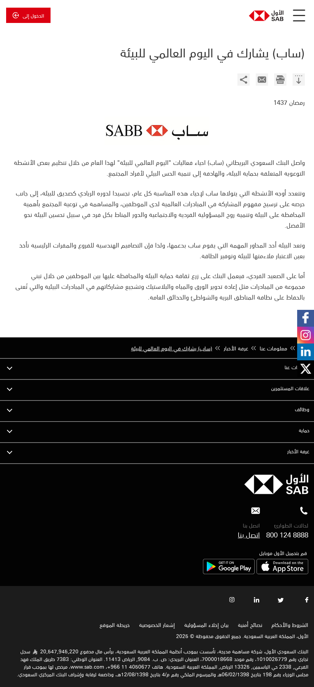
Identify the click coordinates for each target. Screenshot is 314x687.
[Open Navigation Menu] (299, 15)
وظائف (302, 409)
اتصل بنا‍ (249, 534)
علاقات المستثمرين (290, 388)
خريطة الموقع (114, 625)
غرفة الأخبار (298, 451)
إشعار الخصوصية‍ (157, 625)
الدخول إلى (33, 15)
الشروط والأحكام (289, 625)
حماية (304, 430)
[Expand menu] (9, 367)
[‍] (299, 80)
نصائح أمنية (250, 625)
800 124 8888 (287, 534)
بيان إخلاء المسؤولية (206, 625)
